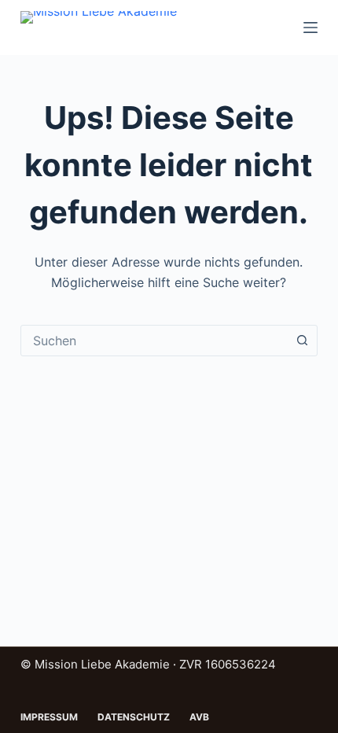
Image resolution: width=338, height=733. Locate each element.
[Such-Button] (302, 340)
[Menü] (310, 27)
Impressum (49, 717)
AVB (199, 717)
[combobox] (154, 340)
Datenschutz (133, 717)
